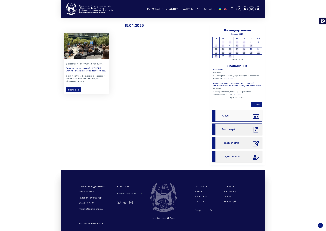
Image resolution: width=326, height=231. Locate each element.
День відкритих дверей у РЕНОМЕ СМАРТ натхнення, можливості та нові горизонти (86, 70)
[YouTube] (257, 8)
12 (251, 45)
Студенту (229, 186)
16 (230, 49)
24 (237, 53)
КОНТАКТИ (209, 9)
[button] (322, 21)
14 (216, 49)
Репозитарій (230, 201)
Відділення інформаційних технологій (85, 64)
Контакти (199, 201)
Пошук (257, 104)
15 (223, 49)
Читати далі (74, 90)
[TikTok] (238, 8)
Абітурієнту (230, 191)
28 (216, 56)
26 (251, 53)
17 (237, 49)
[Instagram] (251, 8)
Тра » (240, 59)
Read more (229, 78)
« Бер (234, 59)
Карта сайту (200, 186)
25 (244, 53)
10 (237, 45)
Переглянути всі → (237, 97)
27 (258, 53)
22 (223, 53)
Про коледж (200, 196)
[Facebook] (245, 8)
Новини (198, 191)
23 (230, 53)
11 (243, 45)
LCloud (227, 196)
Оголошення (218, 70)
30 (230, 56)
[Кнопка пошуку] (210, 210)
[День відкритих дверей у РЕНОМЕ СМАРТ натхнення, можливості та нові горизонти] (86, 46)
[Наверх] (320, 225)
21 (216, 53)
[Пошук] (232, 8)
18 (244, 49)
